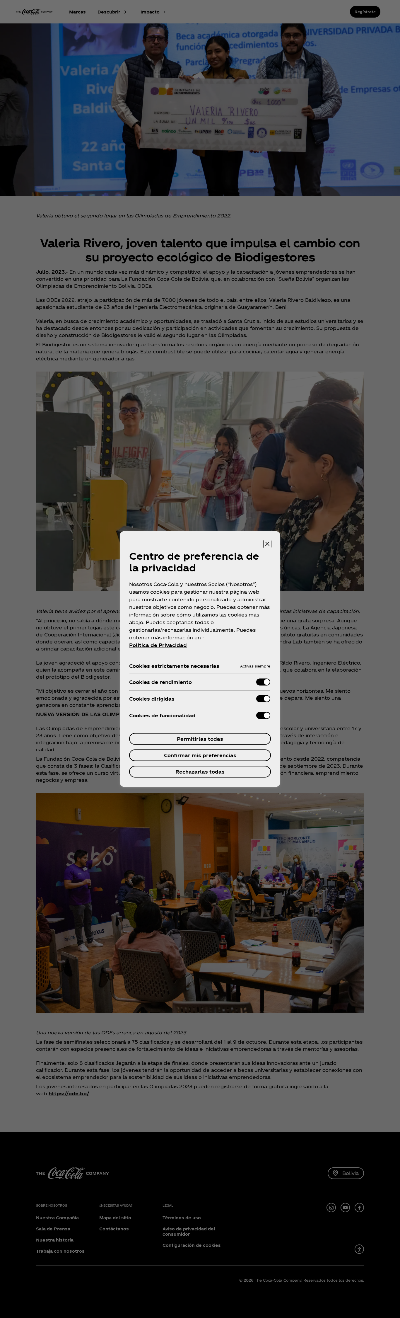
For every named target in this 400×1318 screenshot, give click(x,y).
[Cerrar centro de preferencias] (267, 544)
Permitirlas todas (200, 739)
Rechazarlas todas (200, 771)
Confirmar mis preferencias (200, 755)
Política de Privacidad (158, 645)
